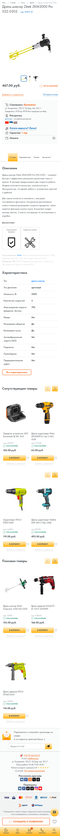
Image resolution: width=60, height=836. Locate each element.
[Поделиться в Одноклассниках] (30, 779)
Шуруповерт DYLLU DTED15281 (12, 521)
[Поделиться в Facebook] (26, 779)
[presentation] (48, 388)
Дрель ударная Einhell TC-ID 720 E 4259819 (43, 607)
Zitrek (19, 255)
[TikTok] (28, 788)
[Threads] (32, 788)
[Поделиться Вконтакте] (22, 779)
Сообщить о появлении (27, 821)
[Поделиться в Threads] (38, 779)
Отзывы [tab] (36, 157)
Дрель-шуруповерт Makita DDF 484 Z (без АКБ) (43, 521)
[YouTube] (40, 788)
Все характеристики (16, 372)
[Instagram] (36, 788)
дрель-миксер (38, 280)
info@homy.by (33, 758)
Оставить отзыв (50, 94)
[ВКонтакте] (20, 788)
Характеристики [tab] (25, 157)
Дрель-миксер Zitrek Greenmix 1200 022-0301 (15, 607)
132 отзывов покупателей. (34, 770)
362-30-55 (31, 755)
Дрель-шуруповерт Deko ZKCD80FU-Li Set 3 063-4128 (42, 436)
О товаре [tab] (12, 157)
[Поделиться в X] (34, 779)
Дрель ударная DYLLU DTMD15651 (13, 693)
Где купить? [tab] (46, 157)
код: (25, 12)
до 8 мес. (9, 118)
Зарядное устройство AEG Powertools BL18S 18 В (15, 435)
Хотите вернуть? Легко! (23, 128)
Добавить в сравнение (12, 94)
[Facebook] (24, 788)
